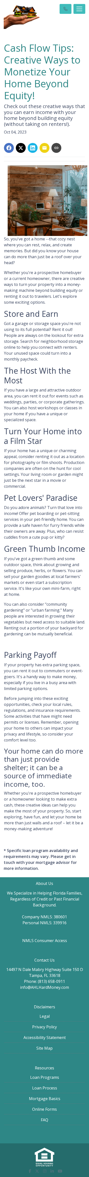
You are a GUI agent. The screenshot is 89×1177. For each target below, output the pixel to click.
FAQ (44, 1120)
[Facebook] (30, 1171)
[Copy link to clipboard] (56, 148)
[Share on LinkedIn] (33, 148)
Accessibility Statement (44, 1037)
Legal (45, 1016)
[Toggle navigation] (79, 9)
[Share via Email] (44, 148)
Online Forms (44, 1109)
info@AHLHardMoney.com (44, 987)
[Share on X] (21, 148)
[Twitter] (37, 1171)
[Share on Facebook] (9, 148)
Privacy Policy (44, 1027)
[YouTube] (60, 1171)
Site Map (44, 1048)
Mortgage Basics (44, 1098)
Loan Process (44, 1088)
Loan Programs (44, 1077)
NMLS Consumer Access (44, 940)
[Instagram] (44, 1171)
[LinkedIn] (52, 1171)
